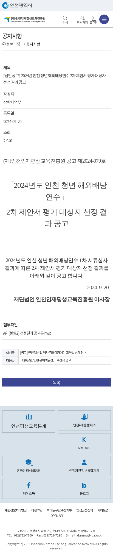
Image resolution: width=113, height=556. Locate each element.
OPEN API (56, 516)
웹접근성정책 (84, 510)
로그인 (93, 22)
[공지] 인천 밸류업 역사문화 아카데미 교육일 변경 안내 (53, 353)
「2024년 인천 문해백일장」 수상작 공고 (45, 360)
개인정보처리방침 (16, 510)
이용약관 (36, 510)
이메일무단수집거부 (59, 510)
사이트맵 (102, 510)
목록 (56, 382)
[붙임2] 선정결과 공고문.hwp (29, 333)
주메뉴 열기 (104, 19)
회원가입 (82, 22)
